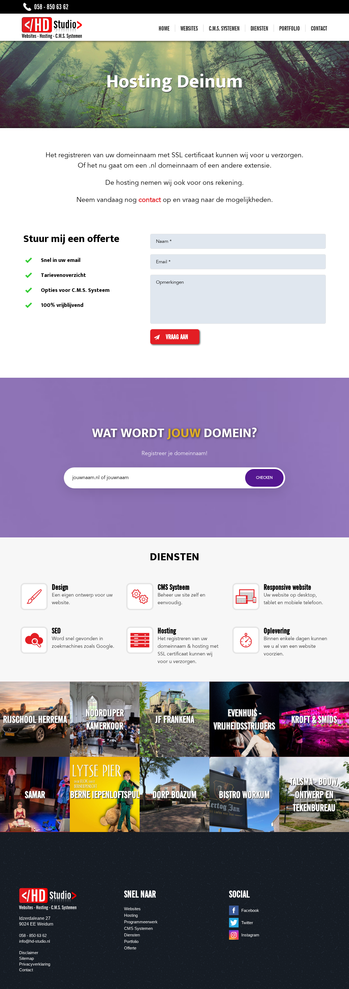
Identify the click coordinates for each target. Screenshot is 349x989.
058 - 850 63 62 (51, 6)
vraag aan (177, 337)
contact (150, 200)
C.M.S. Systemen (224, 28)
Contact (319, 28)
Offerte (130, 948)
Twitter (247, 922)
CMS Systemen (138, 928)
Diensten (259, 28)
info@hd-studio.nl (34, 941)
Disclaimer (28, 952)
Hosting (131, 915)
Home (164, 28)
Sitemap (26, 958)
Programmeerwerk (141, 922)
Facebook (250, 910)
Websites (189, 28)
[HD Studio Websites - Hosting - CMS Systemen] (52, 28)
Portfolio (289, 28)
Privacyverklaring (34, 964)
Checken (264, 478)
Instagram (250, 935)
